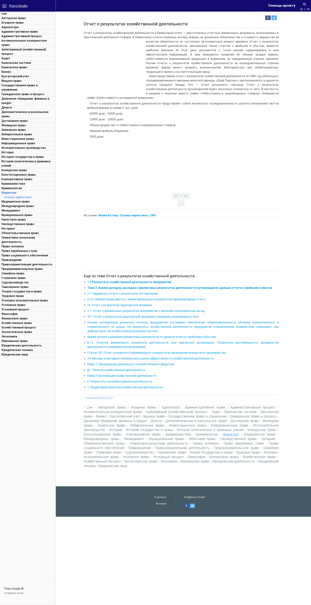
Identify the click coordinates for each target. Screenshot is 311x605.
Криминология (11, 188)
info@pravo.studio (14, 593)
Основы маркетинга (17, 197)
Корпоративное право (16, 179)
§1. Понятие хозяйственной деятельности (116, 370)
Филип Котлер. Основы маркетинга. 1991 (127, 215)
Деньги (6, 107)
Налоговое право (13, 219)
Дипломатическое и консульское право (196, 421)
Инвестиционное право (17, 139)
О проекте (160, 497)
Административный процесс (21, 36)
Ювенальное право (14, 341)
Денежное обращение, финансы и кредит (115, 421)
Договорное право (14, 121)
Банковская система (16, 62)
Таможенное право (15, 287)
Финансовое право (14, 318)
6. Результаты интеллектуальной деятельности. (119, 381)
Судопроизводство (15, 282)
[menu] (4, 5)
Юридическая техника (17, 350)
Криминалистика (13, 183)
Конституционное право (18, 174)
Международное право (17, 206)
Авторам (161, 503)
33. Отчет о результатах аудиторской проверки (119, 305)
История (7, 152)
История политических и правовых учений (210, 430)
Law (4, 13)
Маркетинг (9, 192)
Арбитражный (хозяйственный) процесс (177, 412)
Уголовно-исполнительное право (24, 300)
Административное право (19, 31)
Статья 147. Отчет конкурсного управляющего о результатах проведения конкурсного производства (156, 352)
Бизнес (6, 72)
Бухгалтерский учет (15, 76)
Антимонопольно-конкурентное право (113, 412)
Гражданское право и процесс (22, 94)
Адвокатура (10, 27)
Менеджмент (11, 210)
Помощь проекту (281, 5)
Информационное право (18, 143)
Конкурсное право (14, 170)
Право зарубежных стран (19, 251)
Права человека (12, 246)
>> (308, 8)
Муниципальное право (17, 215)
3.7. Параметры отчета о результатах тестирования (122, 293)
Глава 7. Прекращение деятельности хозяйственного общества (130, 364)
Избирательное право (16, 134)
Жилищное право (13, 125)
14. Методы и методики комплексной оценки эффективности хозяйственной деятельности (150, 358)
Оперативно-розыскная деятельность (159, 443)
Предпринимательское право (22, 269)
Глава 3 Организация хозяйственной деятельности (121, 375)
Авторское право (13, 18)
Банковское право (14, 67)
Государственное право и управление (197, 416)
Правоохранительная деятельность (26, 264)
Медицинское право (15, 201)
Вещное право (11, 81)
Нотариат (8, 228)
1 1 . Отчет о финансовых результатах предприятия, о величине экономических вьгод (145, 311)
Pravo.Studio (18, 6)
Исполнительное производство (23, 148)
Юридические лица (14, 354)
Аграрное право (12, 22)
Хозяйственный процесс (18, 327)
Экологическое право (16, 332)
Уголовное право (13, 305)
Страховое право (13, 278)
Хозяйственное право (16, 323)
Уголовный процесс (15, 309)
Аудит (5, 58)
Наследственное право (17, 224)
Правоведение (11, 260)
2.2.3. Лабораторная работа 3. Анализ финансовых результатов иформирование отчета (146, 299)
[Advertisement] (28, 413)
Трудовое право (12, 296)
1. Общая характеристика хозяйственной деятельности (125, 387)
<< (301, 8)
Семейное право (12, 273)
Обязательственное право (20, 233)
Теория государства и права (21, 291)
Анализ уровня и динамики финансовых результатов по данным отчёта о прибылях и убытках (151, 337)
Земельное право (13, 130)
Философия (9, 314)
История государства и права (22, 157)
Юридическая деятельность (21, 345)
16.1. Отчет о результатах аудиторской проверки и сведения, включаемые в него (143, 316)
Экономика (9, 336)
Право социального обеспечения (24, 255)
